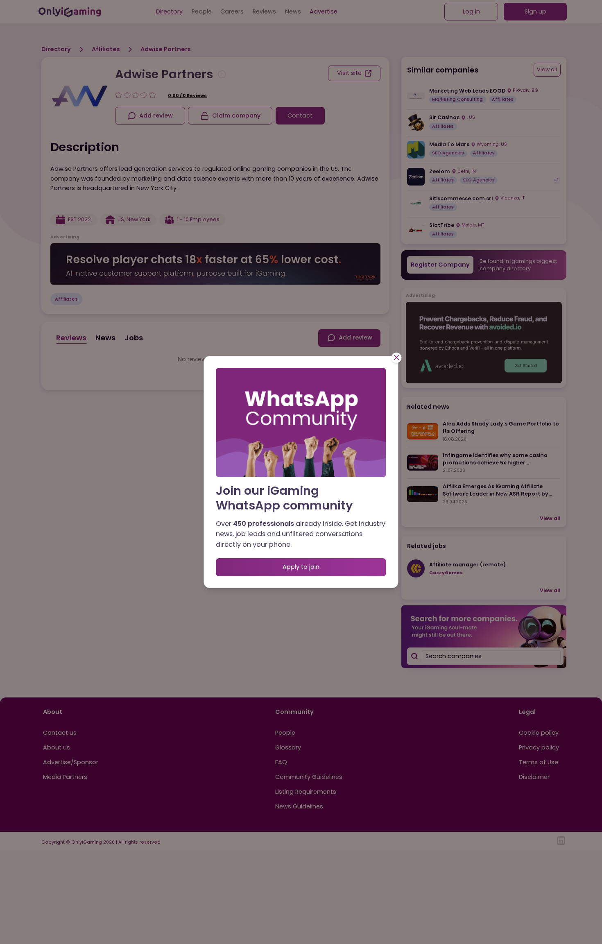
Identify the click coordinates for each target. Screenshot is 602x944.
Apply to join (301, 567)
